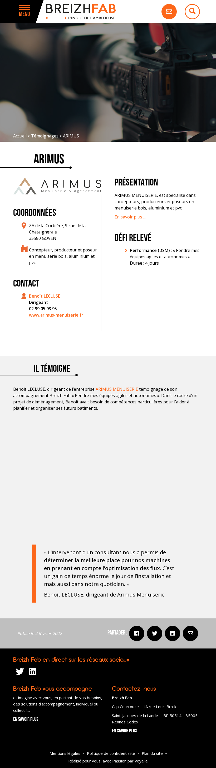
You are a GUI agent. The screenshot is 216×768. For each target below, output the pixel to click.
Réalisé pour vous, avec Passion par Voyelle (108, 761)
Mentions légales (65, 753)
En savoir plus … (130, 217)
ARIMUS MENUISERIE (117, 389)
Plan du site (152, 753)
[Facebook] (136, 633)
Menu (24, 14)
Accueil (20, 136)
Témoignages (44, 136)
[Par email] (190, 633)
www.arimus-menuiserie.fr (56, 315)
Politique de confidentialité (111, 753)
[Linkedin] (172, 633)
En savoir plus (25, 719)
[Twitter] (154, 633)
